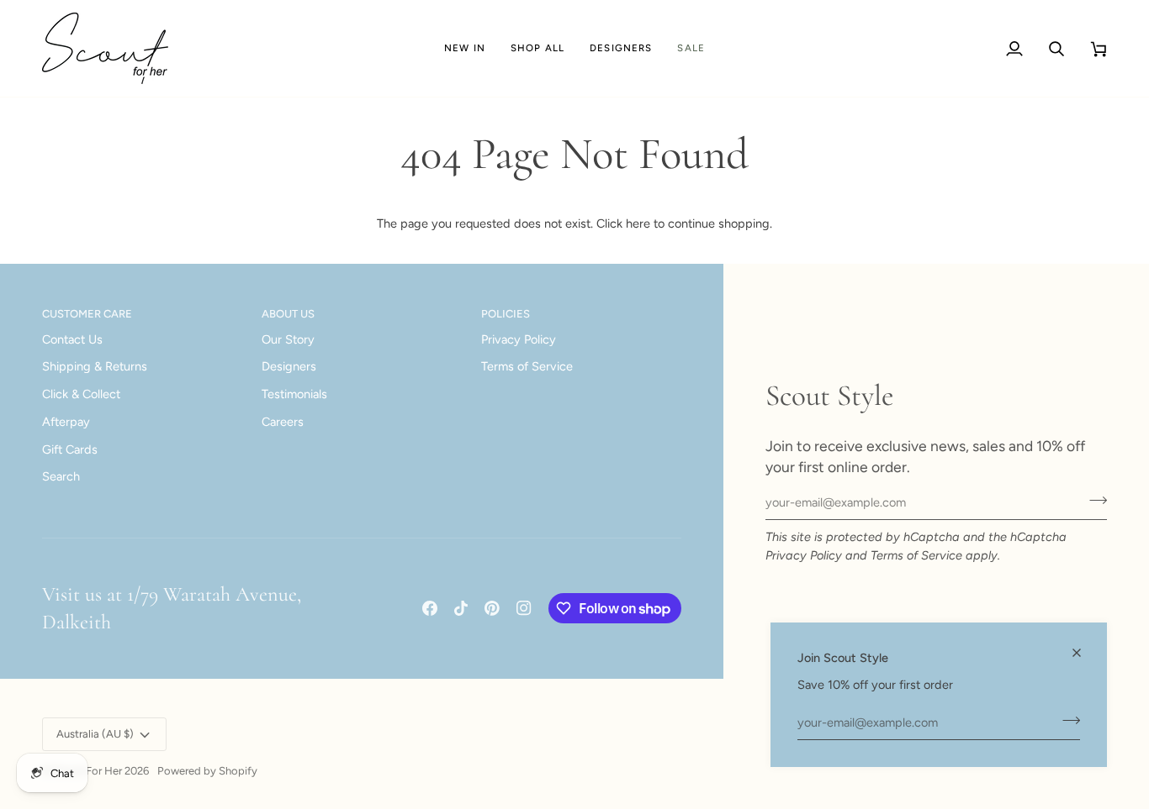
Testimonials (294, 394)
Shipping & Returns (94, 366)
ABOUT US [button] (288, 313)
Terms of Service (916, 555)
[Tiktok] (461, 608)
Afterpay (66, 421)
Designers (289, 366)
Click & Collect (81, 394)
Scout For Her (88, 770)
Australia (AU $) (95, 734)
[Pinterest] (492, 608)
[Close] (1084, 653)
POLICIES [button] (505, 313)
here (638, 223)
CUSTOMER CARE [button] (87, 313)
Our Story (288, 339)
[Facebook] (429, 608)
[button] (537, 48)
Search (61, 476)
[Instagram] (524, 608)
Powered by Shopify (207, 770)
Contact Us (72, 339)
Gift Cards (70, 449)
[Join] (1066, 720)
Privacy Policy (803, 555)
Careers (283, 421)
